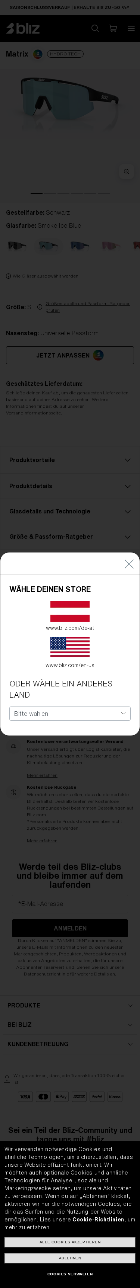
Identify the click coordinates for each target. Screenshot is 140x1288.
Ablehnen (70, 1258)
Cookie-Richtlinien (98, 1219)
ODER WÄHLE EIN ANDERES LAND (60, 689)
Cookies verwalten (70, 1274)
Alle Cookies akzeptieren (70, 1242)
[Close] (129, 563)
